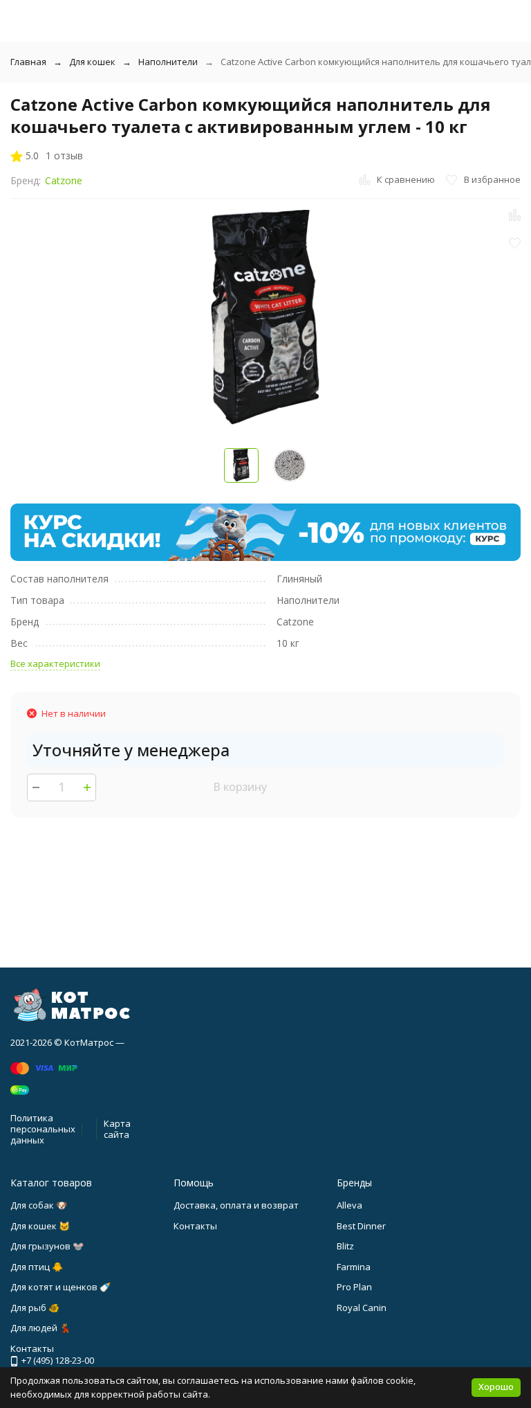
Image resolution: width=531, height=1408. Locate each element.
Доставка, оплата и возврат (236, 1205)
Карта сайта (117, 1129)
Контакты (195, 1226)
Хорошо (496, 1386)
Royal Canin (361, 1307)
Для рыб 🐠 (34, 1307)
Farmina (354, 1266)
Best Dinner (361, 1226)
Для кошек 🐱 (40, 1226)
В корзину (240, 786)
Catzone (63, 180)
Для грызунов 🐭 (47, 1246)
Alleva (349, 1205)
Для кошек (92, 61)
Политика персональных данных (42, 1129)
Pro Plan (354, 1287)
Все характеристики (55, 663)
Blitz (345, 1246)
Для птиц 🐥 (36, 1266)
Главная (28, 61)
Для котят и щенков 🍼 (60, 1287)
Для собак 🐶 (38, 1205)
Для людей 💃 (40, 1327)
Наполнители (168, 61)
